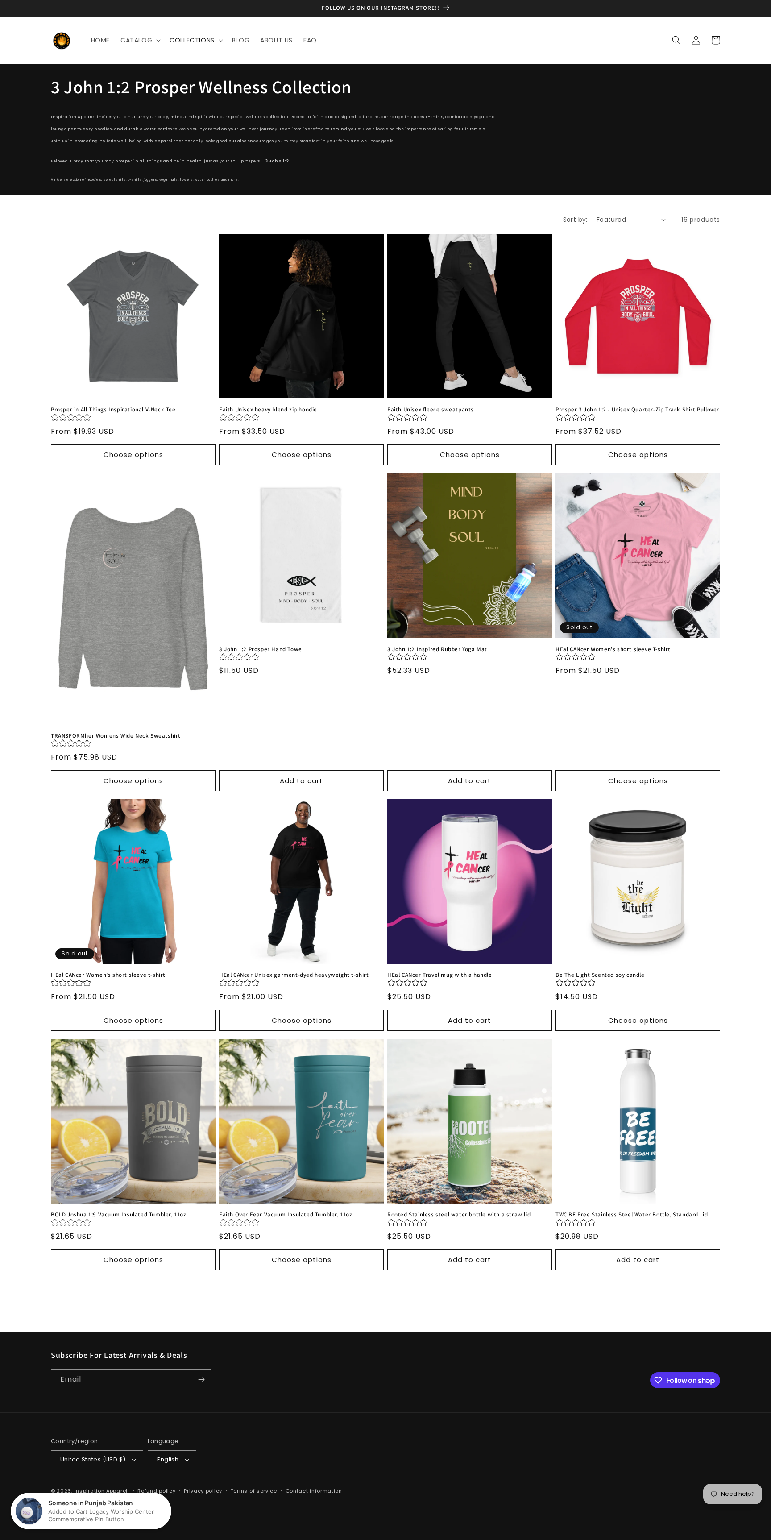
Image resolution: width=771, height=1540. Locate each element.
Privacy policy (203, 1490)
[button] (139, 40)
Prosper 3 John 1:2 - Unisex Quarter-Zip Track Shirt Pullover (637, 409)
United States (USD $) (92, 1459)
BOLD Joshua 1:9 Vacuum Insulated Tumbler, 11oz (119, 1214)
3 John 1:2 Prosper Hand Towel (261, 649)
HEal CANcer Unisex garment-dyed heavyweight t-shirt (294, 975)
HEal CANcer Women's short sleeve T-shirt (613, 649)
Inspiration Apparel (101, 1490)
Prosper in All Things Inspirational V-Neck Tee (113, 409)
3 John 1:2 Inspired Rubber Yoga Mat (437, 649)
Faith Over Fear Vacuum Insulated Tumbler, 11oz (285, 1214)
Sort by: (575, 219)
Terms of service (254, 1490)
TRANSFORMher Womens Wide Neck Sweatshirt (116, 735)
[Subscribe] (201, 1379)
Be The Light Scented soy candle (600, 975)
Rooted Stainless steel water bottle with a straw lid (459, 1214)
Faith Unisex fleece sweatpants (430, 409)
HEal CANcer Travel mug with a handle (439, 975)
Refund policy (156, 1490)
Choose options (133, 454)
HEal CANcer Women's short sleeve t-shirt (108, 975)
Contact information (314, 1490)
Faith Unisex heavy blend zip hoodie (268, 409)
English (167, 1459)
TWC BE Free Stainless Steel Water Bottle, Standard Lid (631, 1214)
